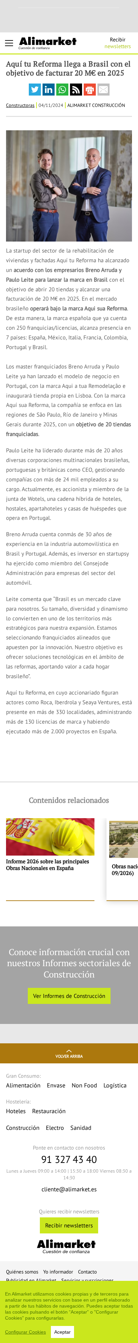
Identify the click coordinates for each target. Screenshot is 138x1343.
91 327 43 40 (69, 1159)
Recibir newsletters (69, 1225)
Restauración (49, 1111)
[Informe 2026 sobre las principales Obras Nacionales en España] (50, 859)
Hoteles (16, 1111)
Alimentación (23, 1085)
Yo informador (58, 1272)
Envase (56, 1085)
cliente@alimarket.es (69, 1189)
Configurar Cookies (25, 1332)
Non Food (84, 1085)
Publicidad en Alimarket (31, 1280)
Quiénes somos (22, 1272)
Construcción (23, 1128)
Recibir (118, 42)
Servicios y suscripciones (87, 1280)
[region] (69, 1312)
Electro (55, 1128)
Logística (115, 1085)
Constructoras (20, 105)
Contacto (87, 1272)
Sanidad (80, 1128)
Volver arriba (69, 1056)
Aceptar (62, 1332)
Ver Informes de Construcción (69, 996)
